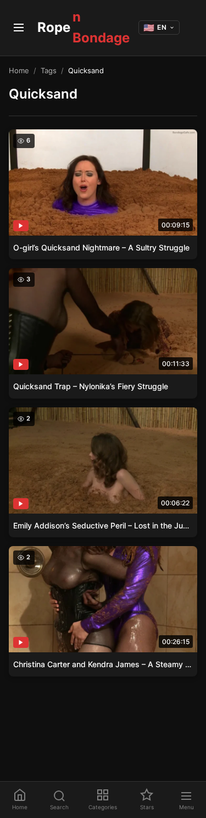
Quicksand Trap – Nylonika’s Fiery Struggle (90, 386)
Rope (83, 27)
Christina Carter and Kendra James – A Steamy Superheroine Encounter (103, 664)
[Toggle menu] (19, 27)
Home (19, 70)
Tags (49, 70)
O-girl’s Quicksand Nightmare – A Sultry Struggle (101, 247)
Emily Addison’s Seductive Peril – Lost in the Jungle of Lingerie (103, 525)
